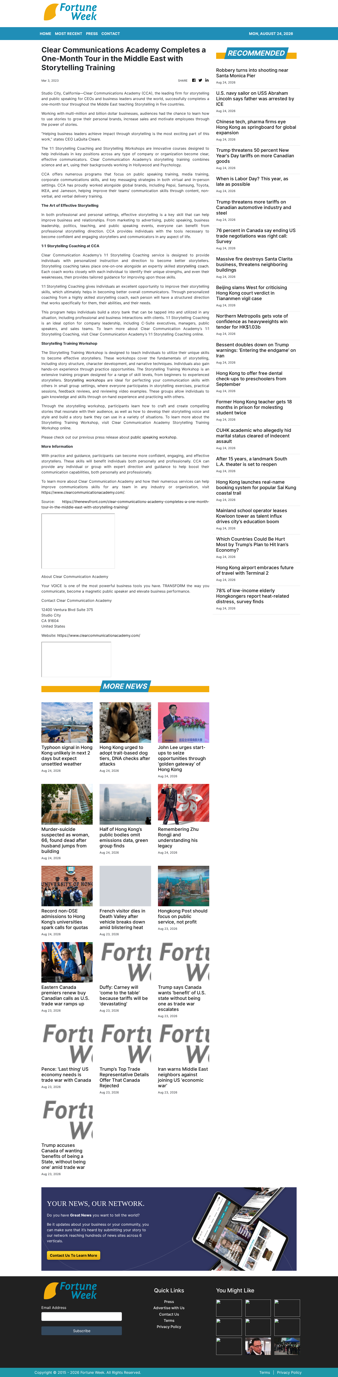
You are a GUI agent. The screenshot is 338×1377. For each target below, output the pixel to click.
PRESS (92, 33)
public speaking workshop (153, 437)
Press (169, 1302)
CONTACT (110, 33)
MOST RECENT (68, 33)
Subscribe (81, 1330)
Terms (169, 1320)
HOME (45, 33)
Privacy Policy (169, 1327)
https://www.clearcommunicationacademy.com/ (98, 635)
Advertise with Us (169, 1308)
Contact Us (169, 1314)
